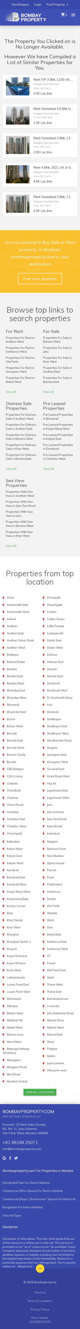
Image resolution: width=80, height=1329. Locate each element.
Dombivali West (57, 690)
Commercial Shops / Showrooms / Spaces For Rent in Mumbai (40, 1199)
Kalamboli (53, 833)
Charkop (12, 797)
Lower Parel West (18, 991)
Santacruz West (57, 949)
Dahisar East (55, 662)
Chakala (12, 783)
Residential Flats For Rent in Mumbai (26, 1182)
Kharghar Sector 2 (19, 941)
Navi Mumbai (55, 856)
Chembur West (16, 826)
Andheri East (15, 633)
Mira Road (13, 1074)
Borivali (12, 733)
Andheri (12, 626)
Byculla (11, 762)
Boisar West (15, 726)
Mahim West (15, 1013)
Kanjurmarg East (17, 899)
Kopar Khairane (17, 956)
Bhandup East (16, 690)
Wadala (52, 913)
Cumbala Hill (55, 633)
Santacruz (53, 891)
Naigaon (52, 841)
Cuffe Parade (55, 626)
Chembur (13, 812)
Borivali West (15, 747)
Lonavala (53, 1006)
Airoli (10, 597)
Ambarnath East (17, 604)
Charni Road (15, 804)
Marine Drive (55, 1020)
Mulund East (55, 1034)
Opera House (55, 863)
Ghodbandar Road (59, 740)
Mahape (12, 1006)
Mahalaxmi (14, 998)
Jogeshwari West (58, 797)
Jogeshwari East (57, 790)
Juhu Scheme (55, 812)
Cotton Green (56, 619)
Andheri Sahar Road (20, 640)
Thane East (54, 991)
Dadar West (55, 647)
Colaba (51, 611)
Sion (50, 927)
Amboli (11, 619)
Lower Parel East (18, 984)
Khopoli (12, 949)
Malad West (14, 1027)
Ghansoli (53, 712)
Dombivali (53, 683)
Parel (50, 877)
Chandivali (14, 790)
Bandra (12, 669)
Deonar (52, 669)
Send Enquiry (20, 4)
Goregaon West (57, 762)
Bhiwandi (13, 704)
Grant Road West (58, 776)
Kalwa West (14, 849)
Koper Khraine (16, 963)
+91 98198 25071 (20, 1142)
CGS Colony (15, 776)
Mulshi (51, 1056)
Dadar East (54, 640)
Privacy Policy (40, 1309)
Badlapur (13, 654)
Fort (49, 704)
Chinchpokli (14, 833)
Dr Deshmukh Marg (59, 697)
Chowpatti (53, 597)
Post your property (40, 278)
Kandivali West (16, 884)
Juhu (49, 804)
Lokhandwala (16, 977)
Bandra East (15, 676)
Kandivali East (16, 877)
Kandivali (13, 870)
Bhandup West (16, 697)
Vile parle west (56, 1070)
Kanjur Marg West (18, 891)
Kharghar (13, 934)
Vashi (50, 977)
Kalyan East (14, 856)
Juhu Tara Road (57, 819)
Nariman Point (56, 849)
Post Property (56, 4)
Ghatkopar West (57, 733)
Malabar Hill (14, 1020)
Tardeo (51, 899)
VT (48, 956)
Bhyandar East (16, 712)
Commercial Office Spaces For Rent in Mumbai (33, 1191)
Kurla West (14, 970)
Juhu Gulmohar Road (60, 1013)
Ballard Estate (16, 662)
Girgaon (52, 747)
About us (40, 1292)
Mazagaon (14, 1060)
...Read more (24, 1266)
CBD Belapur (15, 769)
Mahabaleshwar (57, 998)
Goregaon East (57, 754)
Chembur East (16, 819)
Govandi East (55, 769)
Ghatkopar (54, 719)
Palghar (52, 1048)
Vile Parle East (56, 970)
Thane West (55, 984)
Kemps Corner (16, 906)
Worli (50, 920)
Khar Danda (15, 920)
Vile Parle (53, 906)
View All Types (12, 1215)
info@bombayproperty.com (22, 1149)
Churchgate (54, 604)
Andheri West (16, 647)
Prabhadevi (54, 884)
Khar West (13, 927)
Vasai (50, 1041)
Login (37, 4)
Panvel (51, 870)
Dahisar (52, 654)
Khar (10, 913)
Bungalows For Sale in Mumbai (23, 1207)
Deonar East (55, 676)
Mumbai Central (17, 1081)
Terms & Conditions (39, 1301)
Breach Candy (16, 754)
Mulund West (55, 1027)
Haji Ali (51, 783)
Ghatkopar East (57, 726)
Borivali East (15, 740)
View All (11, 392)
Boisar (11, 719)
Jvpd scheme (55, 1063)
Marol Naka (14, 1041)
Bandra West (15, 683)
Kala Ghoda (54, 826)
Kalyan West (15, 863)
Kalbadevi (13, 841)
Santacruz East (57, 941)
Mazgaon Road (17, 1067)
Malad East (54, 934)
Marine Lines (15, 1034)
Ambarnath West (18, 611)
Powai (51, 963)
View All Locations (40, 1092)
